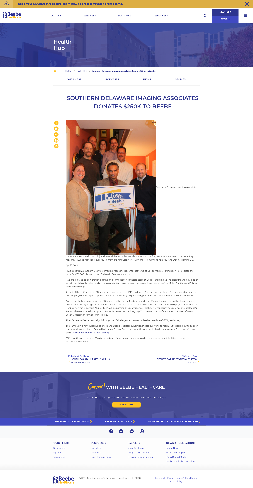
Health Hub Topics (175, 452)
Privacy (171, 478)
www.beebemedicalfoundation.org (90, 332)
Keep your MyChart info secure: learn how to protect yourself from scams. (70, 3)
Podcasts (112, 79)
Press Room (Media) (176, 457)
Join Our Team (136, 448)
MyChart (225, 12)
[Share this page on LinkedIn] (56, 140)
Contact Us (59, 457)
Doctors (56, 15)
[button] (246, 4)
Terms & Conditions (186, 478)
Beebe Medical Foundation (72, 421)
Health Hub (67, 71)
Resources (160, 15)
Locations (124, 15)
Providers (96, 448)
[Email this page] (56, 134)
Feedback (160, 478)
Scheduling (59, 448)
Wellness (74, 79)
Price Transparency (101, 457)
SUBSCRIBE (126, 404)
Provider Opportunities (140, 457)
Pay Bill (225, 19)
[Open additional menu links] (246, 16)
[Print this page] (56, 146)
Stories (180, 79)
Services (89, 15)
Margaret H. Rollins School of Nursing (173, 421)
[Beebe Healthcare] (12, 18)
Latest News (172, 448)
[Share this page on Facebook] (56, 123)
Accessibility (175, 481)
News (147, 79)
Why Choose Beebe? (139, 452)
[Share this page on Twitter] (56, 129)
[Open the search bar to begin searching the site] (205, 16)
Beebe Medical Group (118, 421)
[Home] (55, 71)
